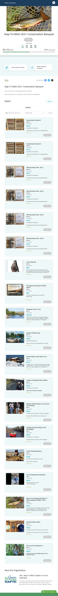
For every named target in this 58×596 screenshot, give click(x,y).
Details (49, 101)
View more (28, 132)
